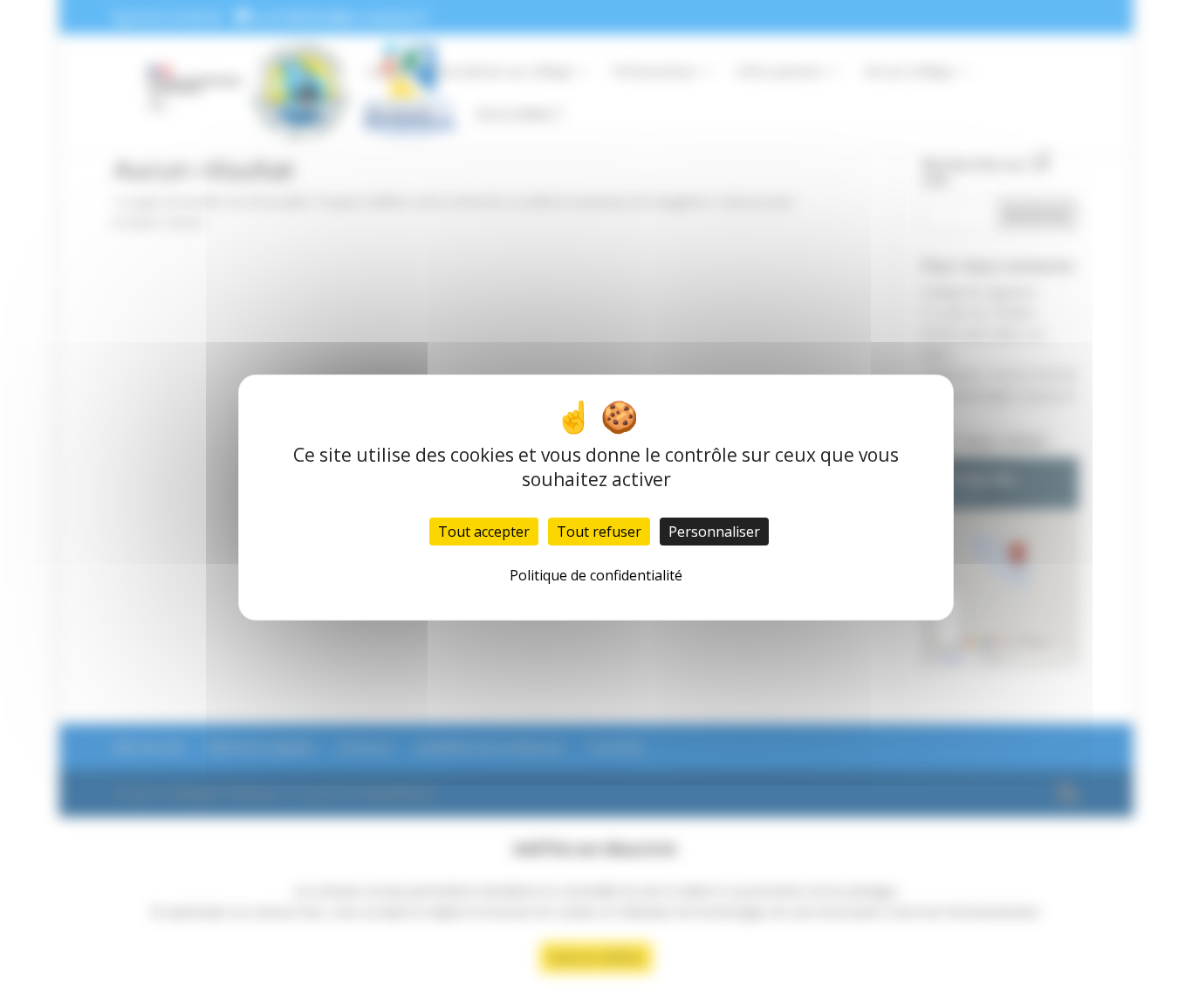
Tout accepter (484, 531)
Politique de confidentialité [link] (596, 575)
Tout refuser (599, 531)
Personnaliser (714, 531)
